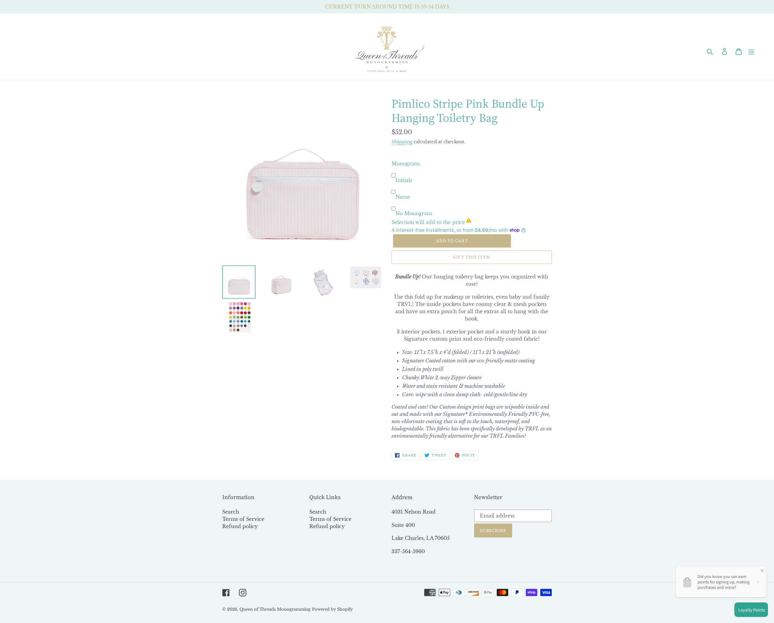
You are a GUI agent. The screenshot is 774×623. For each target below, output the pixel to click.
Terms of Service (243, 519)
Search (230, 512)
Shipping (402, 141)
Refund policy (240, 526)
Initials (403, 180)
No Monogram (413, 213)
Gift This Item (471, 257)
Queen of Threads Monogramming (275, 609)
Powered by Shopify (332, 609)
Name (402, 197)
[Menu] (751, 51)
